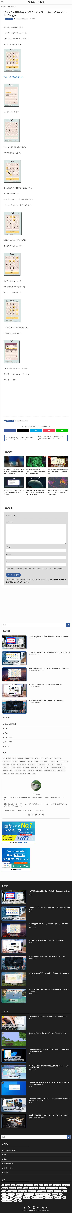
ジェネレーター (21, 764)
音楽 (34, 773)
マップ (13, 767)
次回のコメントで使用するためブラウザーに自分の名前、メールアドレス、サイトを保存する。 (36, 568)
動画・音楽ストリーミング (58, 767)
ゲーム (13, 764)
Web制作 (14, 761)
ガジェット (6, 764)
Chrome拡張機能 (10, 724)
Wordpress (22, 761)
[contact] (42, 815)
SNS (46, 758)
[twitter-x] (33, 815)
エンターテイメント (21, 18)
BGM (14, 758)
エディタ (52, 761)
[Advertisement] (36, 400)
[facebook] (29, 815)
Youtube (30, 761)
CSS (36, 758)
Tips (6, 733)
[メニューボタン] (2, 2)
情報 (24, 770)
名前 (8, 547)
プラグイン (6, 767)
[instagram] (36, 815)
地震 (11, 770)
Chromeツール (29, 758)
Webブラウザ (6, 761)
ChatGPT (20, 758)
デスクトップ (31, 764)
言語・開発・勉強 (21, 773)
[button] (10, 430)
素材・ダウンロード (49, 770)
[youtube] (39, 815)
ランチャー (26, 767)
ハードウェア (50, 764)
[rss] (42, 1207)
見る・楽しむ (61, 770)
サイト (8, 561)
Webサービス (9, 18)
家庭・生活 (18, 770)
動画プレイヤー (44, 767)
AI (3, 758)
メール (8, 554)
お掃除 (36, 761)
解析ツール (6, 773)
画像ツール (39, 770)
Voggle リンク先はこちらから (14, 77)
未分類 (7, 746)
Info (6, 728)
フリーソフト (9, 742)
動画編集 (5, 770)
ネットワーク (41, 764)
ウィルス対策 (44, 761)
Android (8, 758)
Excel (41, 758)
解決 (12, 773)
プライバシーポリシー (43, 1210)
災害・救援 (31, 770)
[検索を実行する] (68, 625)
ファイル (59, 764)
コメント (9, 522)
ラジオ (19, 767)
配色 (29, 773)
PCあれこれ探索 (36, 2)
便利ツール (34, 767)
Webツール (58, 758)
